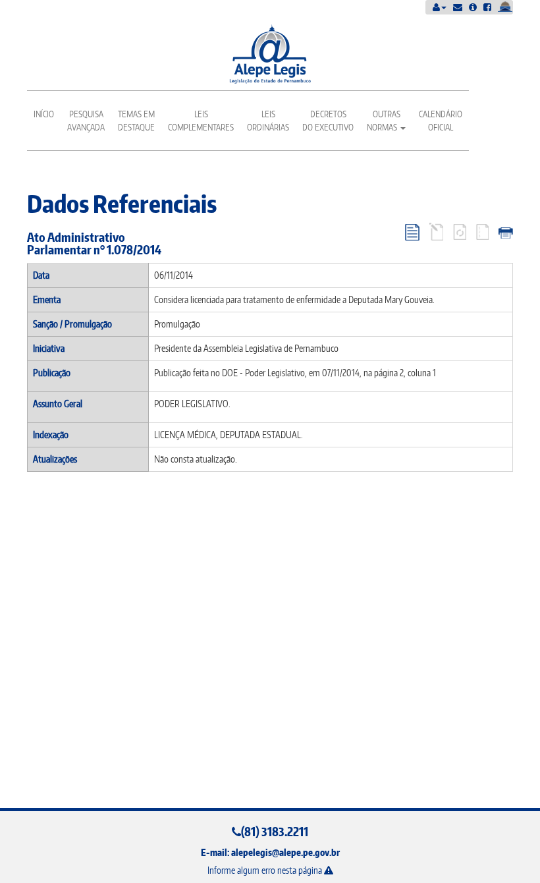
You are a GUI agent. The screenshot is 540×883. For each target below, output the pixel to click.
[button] (439, 7)
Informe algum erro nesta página (265, 870)
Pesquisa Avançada (86, 120)
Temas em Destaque (136, 120)
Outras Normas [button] (383, 120)
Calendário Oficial (440, 120)
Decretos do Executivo (328, 120)
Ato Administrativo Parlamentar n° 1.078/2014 (94, 243)
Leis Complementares (201, 120)
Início (44, 114)
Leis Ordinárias (268, 120)
